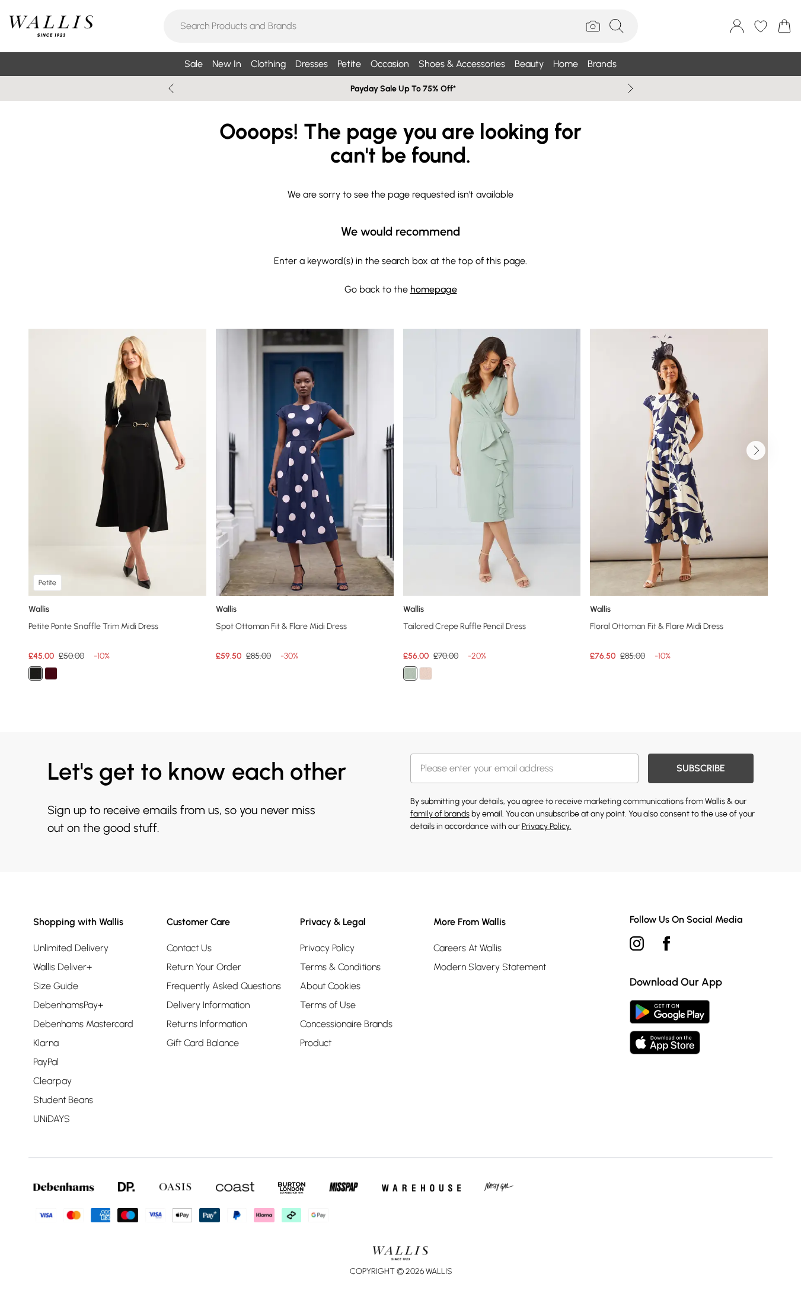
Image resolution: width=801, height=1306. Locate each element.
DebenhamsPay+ (68, 1005)
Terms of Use (328, 1005)
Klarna (46, 1042)
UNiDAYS (51, 1118)
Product (315, 1042)
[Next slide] (630, 88)
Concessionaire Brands (346, 1023)
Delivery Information (208, 1005)
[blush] (425, 673)
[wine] (51, 673)
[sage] (410, 673)
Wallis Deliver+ (62, 967)
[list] (400, 511)
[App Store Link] (670, 1027)
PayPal (46, 1061)
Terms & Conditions (340, 967)
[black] (35, 673)
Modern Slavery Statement (489, 967)
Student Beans (63, 1099)
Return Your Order (204, 967)
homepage (433, 289)
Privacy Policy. (547, 826)
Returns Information (207, 1023)
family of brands (440, 814)
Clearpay (52, 1080)
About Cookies (330, 986)
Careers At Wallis (467, 948)
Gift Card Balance (203, 1042)
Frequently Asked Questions (224, 986)
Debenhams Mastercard (83, 1023)
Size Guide (55, 986)
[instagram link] (637, 943)
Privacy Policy (327, 948)
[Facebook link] (666, 943)
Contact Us (189, 948)
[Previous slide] (171, 88)
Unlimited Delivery (70, 948)
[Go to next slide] (755, 450)
